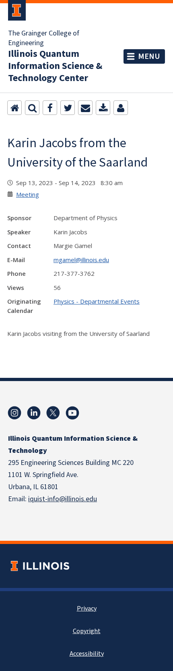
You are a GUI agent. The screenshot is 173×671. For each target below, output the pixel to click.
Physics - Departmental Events (97, 301)
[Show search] (32, 107)
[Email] (85, 107)
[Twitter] (67, 107)
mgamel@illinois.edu (81, 260)
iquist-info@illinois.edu (62, 499)
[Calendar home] (14, 107)
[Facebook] (50, 107)
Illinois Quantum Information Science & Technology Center (55, 66)
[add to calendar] (103, 107)
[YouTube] (72, 413)
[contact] (120, 107)
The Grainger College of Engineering (43, 38)
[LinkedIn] (34, 413)
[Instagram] (14, 413)
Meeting (27, 194)
